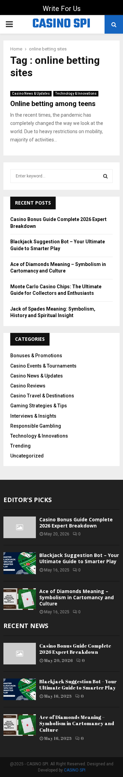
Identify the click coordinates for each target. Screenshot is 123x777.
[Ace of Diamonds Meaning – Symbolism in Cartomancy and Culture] (19, 599)
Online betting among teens (53, 104)
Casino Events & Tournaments (43, 366)
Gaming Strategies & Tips (38, 405)
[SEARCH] (105, 176)
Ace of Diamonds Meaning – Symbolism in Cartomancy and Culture (76, 597)
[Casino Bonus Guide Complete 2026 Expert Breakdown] (19, 527)
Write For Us (62, 8)
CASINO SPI (61, 24)
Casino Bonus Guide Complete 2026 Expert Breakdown (76, 522)
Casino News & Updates (31, 93)
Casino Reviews (27, 385)
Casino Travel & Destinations (42, 395)
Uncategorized (27, 456)
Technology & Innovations (76, 93)
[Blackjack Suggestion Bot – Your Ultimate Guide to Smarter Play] (19, 563)
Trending (20, 446)
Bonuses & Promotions (36, 355)
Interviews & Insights (33, 416)
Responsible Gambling (35, 426)
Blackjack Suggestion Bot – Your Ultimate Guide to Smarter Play (79, 558)
